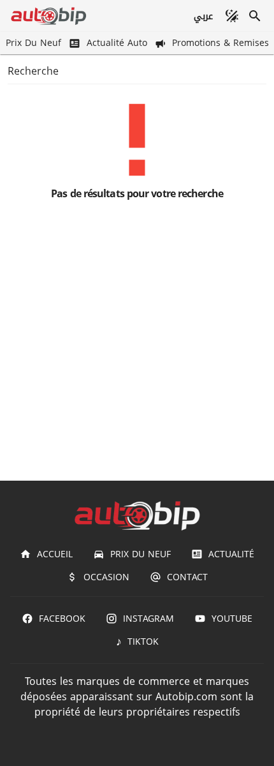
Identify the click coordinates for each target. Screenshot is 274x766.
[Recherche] (254, 15)
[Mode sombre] (231, 15)
